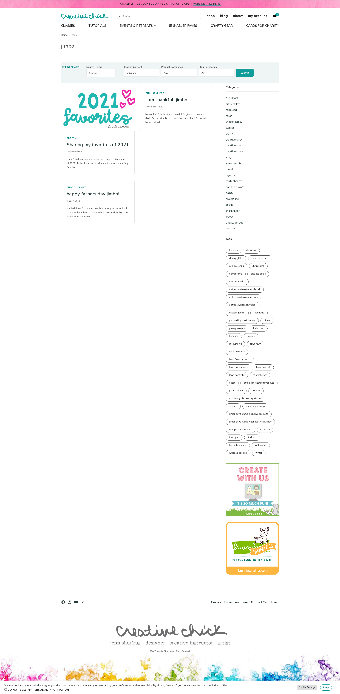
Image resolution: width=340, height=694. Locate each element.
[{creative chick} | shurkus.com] (84, 16)
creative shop (234, 145)
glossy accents (237, 328)
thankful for (154, 93)
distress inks (235, 273)
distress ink (258, 266)
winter (259, 453)
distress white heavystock (242, 305)
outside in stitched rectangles (259, 382)
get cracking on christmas (242, 320)
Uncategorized (234, 222)
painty (229, 193)
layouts (230, 175)
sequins (233, 406)
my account (257, 15)
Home (64, 35)
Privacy (216, 602)
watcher (231, 228)
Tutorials (97, 26)
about (238, 15)
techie (229, 205)
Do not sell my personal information (38, 689)
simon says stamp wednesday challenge (250, 421)
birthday (233, 250)
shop (211, 15)
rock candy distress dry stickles (245, 398)
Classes (68, 26)
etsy (228, 157)
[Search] (119, 16)
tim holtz (252, 437)
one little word (235, 187)
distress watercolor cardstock (244, 289)
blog (224, 15)
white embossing (238, 453)
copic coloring (236, 266)
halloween (258, 328)
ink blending (235, 343)
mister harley (234, 181)
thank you (234, 437)
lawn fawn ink (263, 367)
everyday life (234, 163)
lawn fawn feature (238, 367)
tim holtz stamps (237, 445)
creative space (234, 151)
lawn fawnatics (237, 351)
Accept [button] (326, 687)
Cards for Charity (262, 26)
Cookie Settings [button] (307, 687)
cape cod (231, 110)
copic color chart (260, 258)
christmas (251, 250)
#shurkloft (232, 98)
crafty (71, 138)
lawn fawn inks (237, 375)
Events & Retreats (136, 26)
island (229, 169)
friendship (259, 312)
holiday (251, 336)
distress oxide (258, 273)
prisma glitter (236, 390)
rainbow (256, 390)
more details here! (207, 3)
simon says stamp (255, 406)
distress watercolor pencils (243, 297)
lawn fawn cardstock (240, 359)
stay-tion (265, 429)
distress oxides (237, 281)
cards (229, 116)
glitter (267, 320)
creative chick (234, 139)
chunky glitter (236, 258)
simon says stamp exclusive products (248, 414)
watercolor (261, 445)
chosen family (76, 187)
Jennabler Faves (183, 26)
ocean (232, 382)
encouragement (237, 312)
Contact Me (259, 602)
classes (230, 128)
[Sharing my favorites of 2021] (98, 108)
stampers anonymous (240, 429)
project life (232, 199)
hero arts (234, 336)
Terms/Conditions (236, 602)
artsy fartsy (233, 104)
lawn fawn (255, 343)
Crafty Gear (222, 26)
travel (229, 216)
